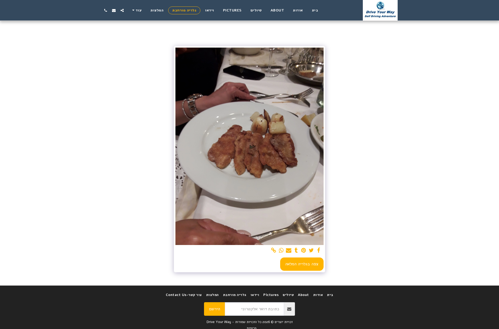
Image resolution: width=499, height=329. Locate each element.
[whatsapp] (281, 251)
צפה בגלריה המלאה (301, 264)
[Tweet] (311, 251)
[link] (273, 251)
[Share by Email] (288, 251)
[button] (122, 10)
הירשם (214, 309)
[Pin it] (303, 251)
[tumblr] (296, 251)
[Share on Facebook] (318, 251)
